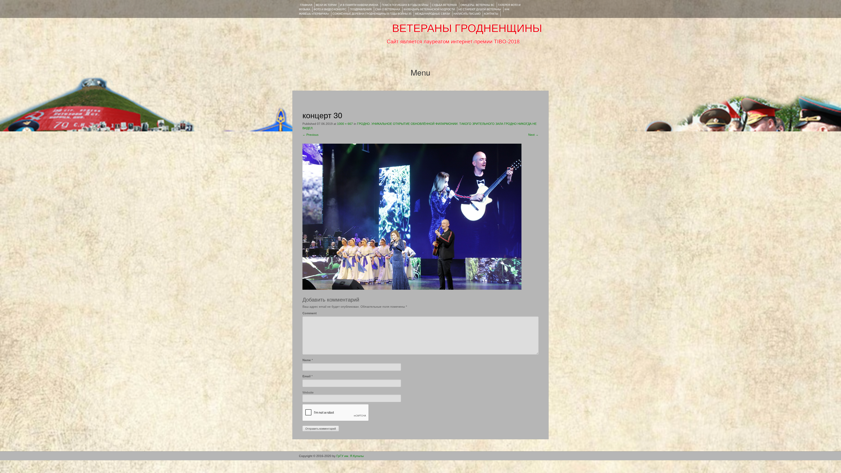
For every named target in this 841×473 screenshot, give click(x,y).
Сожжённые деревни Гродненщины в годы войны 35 (372, 13)
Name (306, 360)
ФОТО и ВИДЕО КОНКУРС (330, 9)
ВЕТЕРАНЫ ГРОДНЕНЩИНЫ (467, 28)
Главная (306, 5)
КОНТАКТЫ (491, 13)
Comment (309, 313)
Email (306, 376)
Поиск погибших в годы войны (405, 5)
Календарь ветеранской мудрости (429, 9)
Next (533, 134)
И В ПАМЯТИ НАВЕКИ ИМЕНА (359, 5)
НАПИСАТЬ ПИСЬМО (467, 13)
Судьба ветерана (444, 5)
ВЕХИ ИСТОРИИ (326, 5)
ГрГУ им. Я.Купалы (350, 456)
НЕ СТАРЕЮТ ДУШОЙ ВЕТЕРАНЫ (479, 9)
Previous (310, 134)
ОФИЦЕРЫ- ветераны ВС (477, 5)
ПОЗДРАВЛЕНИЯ (361, 9)
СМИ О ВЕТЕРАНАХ (387, 9)
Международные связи (432, 13)
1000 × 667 (345, 123)
